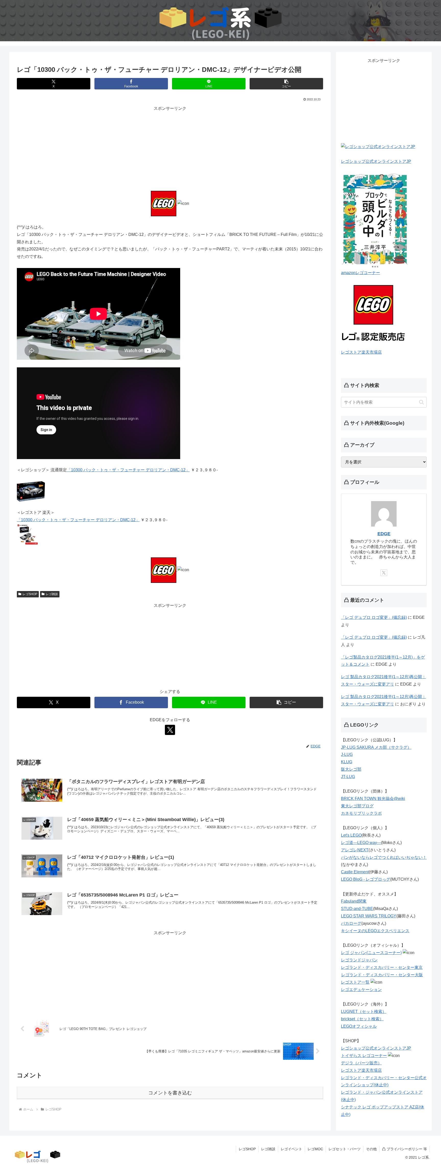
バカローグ (351, 923)
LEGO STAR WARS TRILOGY (368, 916)
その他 (371, 1149)
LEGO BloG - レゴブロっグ (365, 879)
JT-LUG (348, 776)
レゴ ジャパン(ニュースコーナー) (371, 952)
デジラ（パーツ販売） (361, 1063)
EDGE (383, 533)
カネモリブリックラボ (361, 813)
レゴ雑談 (52, 594)
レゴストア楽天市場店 (361, 352)
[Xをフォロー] (170, 730)
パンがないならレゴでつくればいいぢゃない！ (384, 857)
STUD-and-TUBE (357, 908)
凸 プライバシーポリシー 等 (404, 1149)
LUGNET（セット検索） (363, 1011)
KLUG (346, 762)
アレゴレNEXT (355, 850)
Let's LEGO (351, 835)
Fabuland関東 (353, 901)
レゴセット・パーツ (344, 1149)
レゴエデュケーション (361, 989)
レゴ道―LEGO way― (361, 842)
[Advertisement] (170, 148)
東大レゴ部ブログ (357, 806)
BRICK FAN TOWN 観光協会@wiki (373, 798)
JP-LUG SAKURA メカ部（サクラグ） (376, 747)
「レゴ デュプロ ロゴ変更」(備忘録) (374, 617)
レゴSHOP (29, 594)
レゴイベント (291, 1149)
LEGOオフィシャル (359, 1026)
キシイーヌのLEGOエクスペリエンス (375, 931)
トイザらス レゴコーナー (364, 1055)
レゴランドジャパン (359, 960)
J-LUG (347, 754)
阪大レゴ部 (351, 769)
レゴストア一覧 (355, 982)
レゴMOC (315, 1149)
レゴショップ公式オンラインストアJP (376, 161)
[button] (286, 83)
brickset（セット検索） (362, 1019)
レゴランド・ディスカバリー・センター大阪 (382, 975)
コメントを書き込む (170, 1092)
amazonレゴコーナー (360, 273)
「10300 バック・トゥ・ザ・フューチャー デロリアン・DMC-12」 (128, 470)
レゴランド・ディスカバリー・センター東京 (382, 967)
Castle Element (355, 872)
